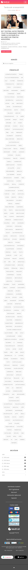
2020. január (6, 457)
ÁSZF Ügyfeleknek (14, 489)
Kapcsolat (14, 498)
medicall (9, 43)
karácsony (11, 44)
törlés (18, 10)
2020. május (6, 466)
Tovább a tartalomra (6, 51)
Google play (8, 557)
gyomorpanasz (5, 44)
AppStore (21, 557)
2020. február (7, 460)
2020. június (6, 469)
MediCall (14, 43)
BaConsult (14, 492)
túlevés (16, 44)
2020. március (7, 463)
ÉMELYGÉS (4, 43)
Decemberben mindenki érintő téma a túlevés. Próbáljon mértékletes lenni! (14, 47)
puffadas (18, 43)
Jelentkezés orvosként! (14, 487)
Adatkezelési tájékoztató (14, 495)
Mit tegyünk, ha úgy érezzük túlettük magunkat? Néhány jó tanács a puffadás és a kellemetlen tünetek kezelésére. (13, 35)
